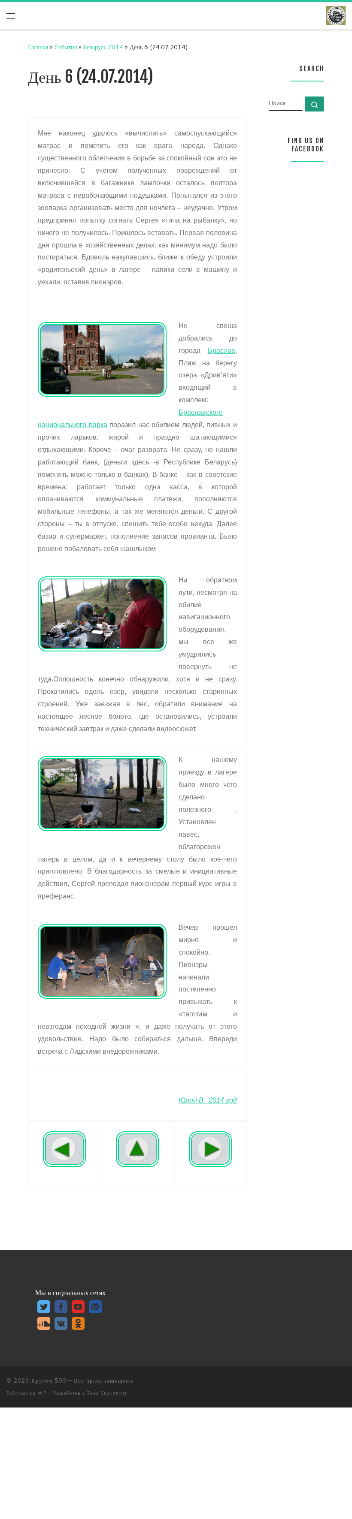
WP (42, 1392)
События (66, 46)
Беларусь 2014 (103, 46)
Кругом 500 (48, 1380)
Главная (38, 46)
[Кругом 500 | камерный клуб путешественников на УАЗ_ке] (336, 15)
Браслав (221, 350)
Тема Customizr (107, 1392)
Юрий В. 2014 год (208, 1100)
